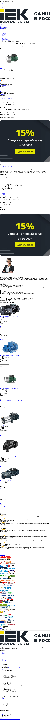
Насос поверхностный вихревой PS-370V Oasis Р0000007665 (10, 355)
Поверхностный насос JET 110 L (5, 480)
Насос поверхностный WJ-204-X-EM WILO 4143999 (9, 388)
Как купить (4, 659)
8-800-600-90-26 (3, 23)
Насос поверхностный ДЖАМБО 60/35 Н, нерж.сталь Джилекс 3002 (11, 328)
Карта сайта (21, 667)
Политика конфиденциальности (13, 667)
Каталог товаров (5, 652)
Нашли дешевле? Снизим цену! (5, 85)
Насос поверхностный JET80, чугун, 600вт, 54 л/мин (9, 316)
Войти (1, 27)
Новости (3, 653)
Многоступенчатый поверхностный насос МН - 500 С (9, 425)
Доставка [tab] (3, 100)
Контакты (4, 660)
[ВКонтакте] (0, 80)
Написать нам (2, 25)
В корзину (2, 91)
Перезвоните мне (3, 24)
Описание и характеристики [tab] (7, 166)
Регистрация (5, 27)
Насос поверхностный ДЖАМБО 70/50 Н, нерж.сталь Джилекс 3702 (11, 492)
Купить (1, 339)
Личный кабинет (3, 26)
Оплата (3, 658)
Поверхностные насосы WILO (7, 98)
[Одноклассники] (1, 80)
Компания (4, 701)
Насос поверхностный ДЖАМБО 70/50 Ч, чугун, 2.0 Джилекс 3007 (11, 400)
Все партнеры (2, 555)
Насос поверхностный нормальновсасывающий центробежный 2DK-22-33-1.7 (13, 456)
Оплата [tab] (3, 194)
